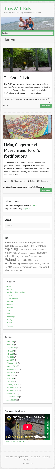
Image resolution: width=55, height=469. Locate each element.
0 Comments (42, 99)
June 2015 (10, 375)
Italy (8, 311)
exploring (11, 249)
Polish (34, 206)
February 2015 (12, 385)
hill (45, 249)
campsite (19, 246)
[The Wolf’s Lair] (27, 59)
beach (27, 243)
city (32, 245)
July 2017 (10, 351)
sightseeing (12, 263)
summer (45, 263)
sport (31, 264)
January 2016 (11, 366)
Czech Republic (12, 298)
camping (9, 245)
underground (17, 267)
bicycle (33, 243)
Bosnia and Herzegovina (16, 292)
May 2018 (10, 345)
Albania (20, 242)
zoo (20, 270)
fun (34, 249)
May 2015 (10, 378)
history (8, 252)
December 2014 (12, 388)
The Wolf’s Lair (17, 77)
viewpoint (27, 267)
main (8, 314)
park (36, 256)
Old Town (24, 256)
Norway (9, 320)
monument (24, 253)
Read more (46, 106)
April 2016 (10, 360)
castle (27, 246)
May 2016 (10, 357)
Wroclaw (14, 270)
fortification (27, 250)
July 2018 (10, 342)
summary (38, 264)
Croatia (9, 295)
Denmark (41, 245)
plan (40, 256)
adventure (10, 242)
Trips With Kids (17, 8)
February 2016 (12, 363)
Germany (40, 250)
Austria (9, 289)
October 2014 (11, 394)
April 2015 (10, 381)
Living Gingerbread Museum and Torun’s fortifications (22, 150)
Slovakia (24, 264)
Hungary (10, 307)
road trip (26, 259)
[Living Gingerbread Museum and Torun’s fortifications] (27, 127)
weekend (44, 267)
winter (7, 270)
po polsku (26, 209)
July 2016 (10, 354)
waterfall (35, 267)
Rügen (36, 260)
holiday (16, 253)
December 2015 (12, 369)
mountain (32, 253)
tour (6, 267)
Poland (31, 99)
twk (8, 99)
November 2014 (12, 391)
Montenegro (11, 317)
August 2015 (11, 372)
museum (41, 252)
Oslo (31, 256)
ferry (21, 250)
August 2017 (11, 348)
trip (10, 266)
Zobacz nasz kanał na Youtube (17, 441)
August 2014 (11, 400)
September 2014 (13, 397)
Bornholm (40, 243)
